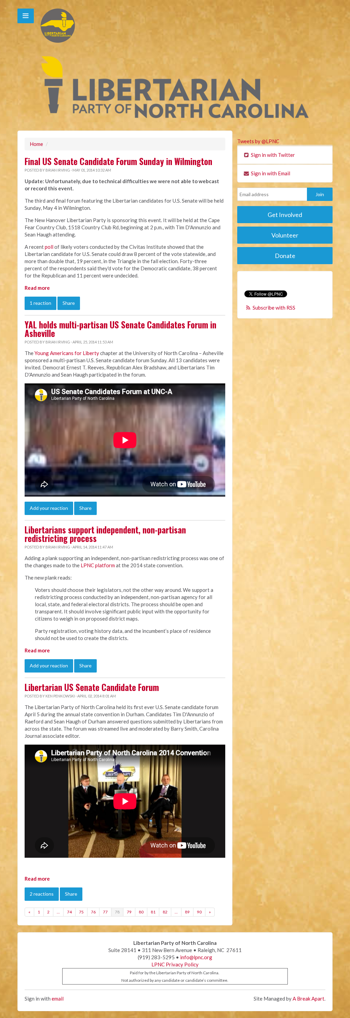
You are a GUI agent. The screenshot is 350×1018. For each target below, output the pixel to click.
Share (69, 303)
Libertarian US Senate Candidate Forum (92, 687)
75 (81, 911)
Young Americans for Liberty (67, 353)
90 (199, 911)
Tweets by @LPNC (258, 141)
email (58, 998)
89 (187, 911)
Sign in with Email (270, 173)
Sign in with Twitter (272, 155)
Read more (37, 288)
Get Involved (285, 214)
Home (36, 144)
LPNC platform (98, 565)
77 (105, 911)
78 (117, 911)
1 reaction (40, 303)
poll (49, 247)
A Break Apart (308, 998)
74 (69, 911)
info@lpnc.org (196, 957)
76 (93, 911)
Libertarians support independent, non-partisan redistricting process (105, 534)
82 (165, 911)
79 (129, 911)
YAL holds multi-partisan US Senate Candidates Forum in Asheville (120, 328)
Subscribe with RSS (274, 307)
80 (141, 911)
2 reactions (42, 894)
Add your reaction (49, 508)
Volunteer (284, 235)
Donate (285, 255)
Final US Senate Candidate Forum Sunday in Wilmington (118, 161)
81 (153, 911)
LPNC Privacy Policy (175, 964)
